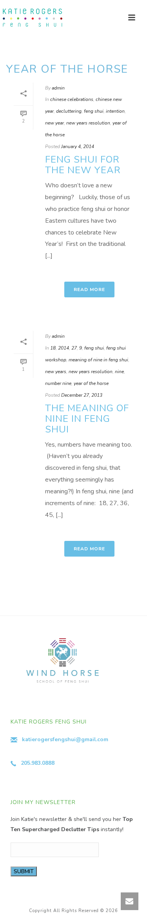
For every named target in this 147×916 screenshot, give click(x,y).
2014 (63, 348)
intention (115, 111)
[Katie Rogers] (31, 17)
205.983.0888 (37, 763)
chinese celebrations (71, 99)
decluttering (69, 111)
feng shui (93, 111)
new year (54, 123)
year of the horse (91, 383)
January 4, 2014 (77, 146)
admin (58, 88)
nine (119, 371)
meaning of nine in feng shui (98, 360)
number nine (58, 383)
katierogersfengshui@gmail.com (65, 739)
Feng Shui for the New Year (83, 164)
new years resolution (88, 123)
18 (53, 348)
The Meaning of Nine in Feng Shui (87, 419)
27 (74, 348)
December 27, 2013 (81, 395)
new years (55, 371)
